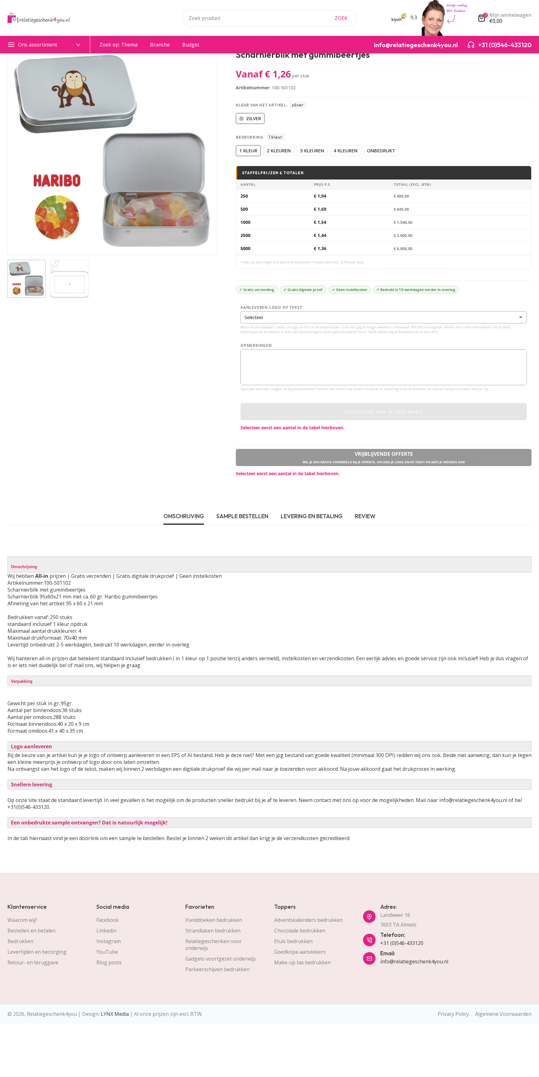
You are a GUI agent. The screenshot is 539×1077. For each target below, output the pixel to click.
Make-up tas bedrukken (302, 962)
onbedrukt (381, 150)
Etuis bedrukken (293, 941)
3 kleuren (312, 150)
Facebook (107, 920)
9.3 (413, 17)
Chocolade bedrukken (299, 930)
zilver (253, 118)
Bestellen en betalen (31, 930)
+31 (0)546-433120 (401, 943)
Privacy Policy (453, 1014)
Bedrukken (20, 941)
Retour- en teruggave (32, 962)
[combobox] (269, 18)
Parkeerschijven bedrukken (217, 969)
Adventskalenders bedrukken (308, 920)
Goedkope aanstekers (300, 951)
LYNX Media (115, 1014)
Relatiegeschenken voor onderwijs (213, 945)
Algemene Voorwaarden (503, 1014)
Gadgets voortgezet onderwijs (220, 958)
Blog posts (109, 962)
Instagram (108, 941)
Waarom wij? (22, 920)
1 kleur (248, 150)
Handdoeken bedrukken (213, 920)
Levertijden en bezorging (36, 951)
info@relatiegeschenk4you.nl (414, 961)
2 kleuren (279, 150)
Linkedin (106, 930)
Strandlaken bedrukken (212, 930)
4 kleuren (345, 150)
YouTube (107, 951)
